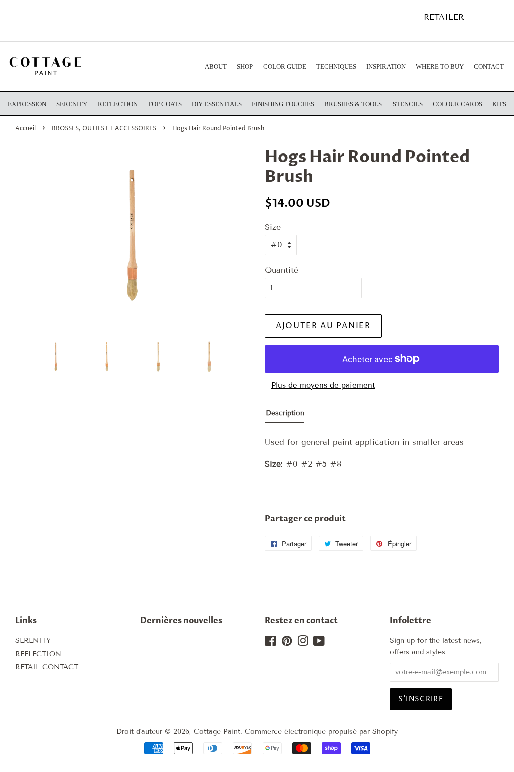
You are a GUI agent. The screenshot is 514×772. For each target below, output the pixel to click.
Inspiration (386, 66)
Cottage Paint (217, 731)
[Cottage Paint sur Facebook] (270, 643)
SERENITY (33, 640)
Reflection (118, 104)
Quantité (281, 270)
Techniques (336, 66)
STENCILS (408, 104)
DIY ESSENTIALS (217, 104)
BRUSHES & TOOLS (353, 104)
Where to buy (440, 66)
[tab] (284, 415)
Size (273, 227)
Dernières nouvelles (181, 620)
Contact (489, 66)
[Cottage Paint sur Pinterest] (286, 643)
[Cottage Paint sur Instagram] (302, 643)
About (216, 66)
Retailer (444, 17)
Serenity (71, 104)
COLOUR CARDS (457, 104)
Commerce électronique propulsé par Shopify (321, 731)
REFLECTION (38, 654)
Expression (27, 104)
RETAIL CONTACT (46, 667)
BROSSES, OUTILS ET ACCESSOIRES (104, 128)
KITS (499, 104)
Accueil (25, 128)
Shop (245, 66)
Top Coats (165, 104)
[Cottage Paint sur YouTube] (319, 643)
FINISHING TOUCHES (283, 104)
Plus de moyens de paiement (323, 385)
